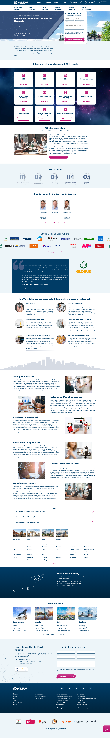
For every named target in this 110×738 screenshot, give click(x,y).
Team (14, 698)
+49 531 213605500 (21, 35)
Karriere (56, 2)
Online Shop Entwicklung (62, 708)
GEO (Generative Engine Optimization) (86, 698)
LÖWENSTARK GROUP (103, 2)
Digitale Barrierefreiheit (86, 8)
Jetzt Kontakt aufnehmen (58, 157)
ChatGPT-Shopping (82, 704)
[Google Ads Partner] (18, 721)
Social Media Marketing (62, 700)
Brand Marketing (32, 8)
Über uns (39, 2)
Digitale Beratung (72, 8)
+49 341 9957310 (39, 628)
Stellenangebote (39, 698)
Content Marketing (45, 8)
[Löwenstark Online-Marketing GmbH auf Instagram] (62, 688)
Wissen (15, 704)
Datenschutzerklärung (82, 588)
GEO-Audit (80, 700)
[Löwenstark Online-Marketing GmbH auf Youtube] (83, 688)
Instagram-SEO (81, 702)
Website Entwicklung (58, 8)
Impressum (47, 729)
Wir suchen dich (39, 694)
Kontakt (15, 696)
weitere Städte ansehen (55, 563)
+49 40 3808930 (82, 628)
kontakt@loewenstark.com (23, 33)
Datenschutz (54, 729)
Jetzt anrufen (91, 2)
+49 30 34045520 (61, 628)
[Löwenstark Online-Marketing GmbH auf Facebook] (69, 688)
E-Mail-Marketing (60, 702)
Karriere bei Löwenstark (40, 696)
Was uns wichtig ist (18, 702)
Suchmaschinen (52, 275)
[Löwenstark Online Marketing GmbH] (21, 2)
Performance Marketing (18, 8)
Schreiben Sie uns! (77, 2)
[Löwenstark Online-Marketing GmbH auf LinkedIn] (76, 688)
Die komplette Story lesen (31, 288)
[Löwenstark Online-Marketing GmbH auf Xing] (90, 688)
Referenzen (48, 2)
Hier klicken (65, 680)
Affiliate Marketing (60, 704)
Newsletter (16, 706)
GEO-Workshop (81, 696)
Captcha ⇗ (68, 681)
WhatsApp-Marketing (82, 708)
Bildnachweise (61, 729)
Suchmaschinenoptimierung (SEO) (64, 696)
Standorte (15, 700)
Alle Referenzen (55, 253)
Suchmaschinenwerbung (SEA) (63, 698)
